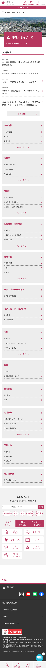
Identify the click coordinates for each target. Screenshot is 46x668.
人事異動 (7, 513)
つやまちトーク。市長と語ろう (15, 343)
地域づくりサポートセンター (14, 419)
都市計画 (7, 395)
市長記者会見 (8, 169)
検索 (41, 507)
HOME (7, 13)
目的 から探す (22, 523)
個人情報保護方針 (9, 603)
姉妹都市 (7, 452)
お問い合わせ (18, 667)
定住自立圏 (8, 240)
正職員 (6, 372)
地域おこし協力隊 (10, 424)
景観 (5, 400)
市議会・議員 (8, 198)
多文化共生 (8, 461)
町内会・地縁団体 (10, 428)
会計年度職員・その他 (12, 376)
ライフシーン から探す (37, 523)
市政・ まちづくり (37, 547)
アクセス (6, 616)
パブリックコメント (11, 348)
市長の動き (8, 174)
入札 (15, 513)
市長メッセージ (9, 165)
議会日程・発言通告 (11, 202)
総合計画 (7, 230)
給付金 (38, 513)
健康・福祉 (37, 532)
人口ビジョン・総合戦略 (12, 235)
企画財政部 (8, 263)
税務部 (6, 272)
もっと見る (21, 147)
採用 (22, 513)
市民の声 (7, 339)
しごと (36, 540)
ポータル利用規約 (9, 609)
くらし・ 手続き (15, 532)
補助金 (30, 513)
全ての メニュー (8, 523)
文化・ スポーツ (15, 547)
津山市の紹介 (8, 132)
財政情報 (7, 141)
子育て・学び (15, 540)
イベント (28, 667)
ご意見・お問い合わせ (11, 623)
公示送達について (10, 480)
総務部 (6, 268)
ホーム (7, 667)
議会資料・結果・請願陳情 (13, 207)
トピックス (8, 137)
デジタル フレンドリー (15, 555)
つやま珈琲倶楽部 (10, 296)
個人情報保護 (8, 320)
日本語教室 (8, 456)
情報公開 (7, 315)
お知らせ (38, 667)
